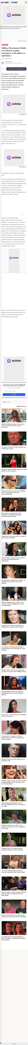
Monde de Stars (8, 61)
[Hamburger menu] (26, 2)
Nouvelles (5, 44)
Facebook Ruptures (22, 41)
